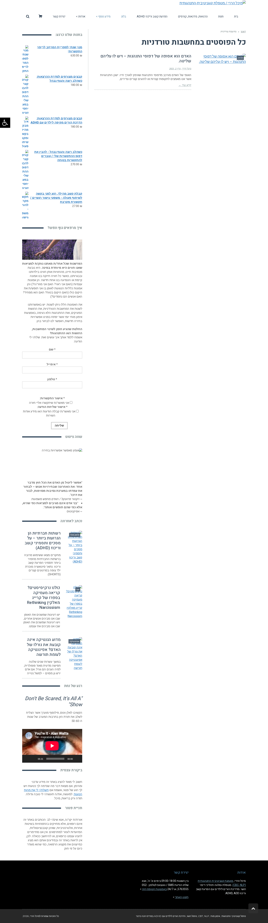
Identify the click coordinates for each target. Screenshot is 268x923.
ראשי (243, 31)
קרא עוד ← (185, 85)
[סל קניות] (40, 16)
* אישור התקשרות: (52, 398)
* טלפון (52, 379)
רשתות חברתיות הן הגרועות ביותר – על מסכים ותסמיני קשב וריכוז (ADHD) (43, 540)
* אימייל (52, 364)
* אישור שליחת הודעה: (52, 407)
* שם (52, 349)
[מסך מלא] (27, 759)
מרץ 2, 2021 (175, 68)
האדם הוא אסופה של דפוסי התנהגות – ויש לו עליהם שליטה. (145, 58)
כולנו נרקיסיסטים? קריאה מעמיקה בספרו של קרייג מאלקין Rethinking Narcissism (43, 598)
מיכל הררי (186, 68)
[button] (5, 123)
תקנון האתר (182, 897)
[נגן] (77, 759)
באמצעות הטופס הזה (154, 889)
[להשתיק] (34, 759)
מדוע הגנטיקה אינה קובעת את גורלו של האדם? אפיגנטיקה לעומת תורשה (44, 647)
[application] (52, 746)
